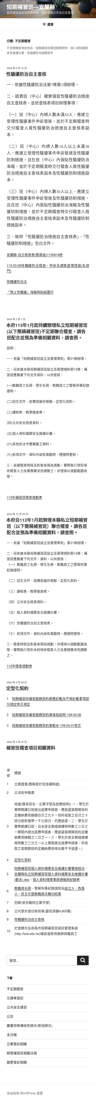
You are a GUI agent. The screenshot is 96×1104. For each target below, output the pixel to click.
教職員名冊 (22, 888)
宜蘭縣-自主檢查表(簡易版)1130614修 (35, 254)
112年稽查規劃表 (19, 665)
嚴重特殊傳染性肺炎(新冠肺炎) (29, 1025)
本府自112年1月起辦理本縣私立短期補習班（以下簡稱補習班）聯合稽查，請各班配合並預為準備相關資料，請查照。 (47, 526)
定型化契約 (17, 688)
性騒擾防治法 (17, 281)
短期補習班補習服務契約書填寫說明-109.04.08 (46, 714)
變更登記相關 (17, 1062)
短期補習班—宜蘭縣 (31, 7)
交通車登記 (15, 998)
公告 (10, 1016)
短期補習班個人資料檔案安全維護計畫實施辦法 (49, 868)
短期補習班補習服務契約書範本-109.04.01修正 (46, 725)
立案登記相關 (17, 1043)
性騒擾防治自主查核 (26, 74)
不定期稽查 (15, 988)
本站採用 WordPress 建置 (25, 1093)
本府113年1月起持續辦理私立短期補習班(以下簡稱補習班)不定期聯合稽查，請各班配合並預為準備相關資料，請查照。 (47, 331)
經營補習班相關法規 (22, 1053)
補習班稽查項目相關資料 (30, 747)
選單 (50, 24)
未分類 (12, 1034)
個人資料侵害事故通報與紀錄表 (56, 879)
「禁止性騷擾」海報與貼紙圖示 (30, 292)
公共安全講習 (17, 1007)
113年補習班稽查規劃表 (24, 497)
